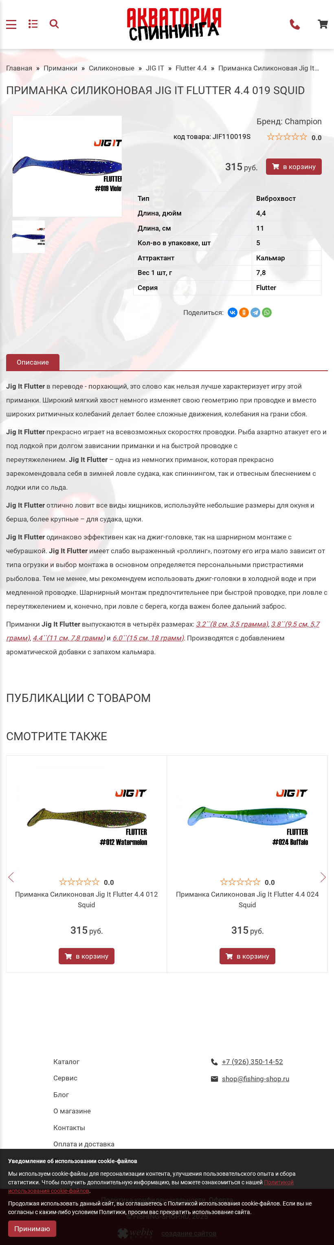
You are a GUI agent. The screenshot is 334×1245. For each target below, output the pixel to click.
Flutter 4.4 (191, 68)
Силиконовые (111, 68)
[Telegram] (255, 312)
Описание (33, 362)
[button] (10, 878)
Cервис (65, 1078)
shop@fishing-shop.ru (255, 1079)
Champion (303, 121)
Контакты (69, 1128)
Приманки (60, 68)
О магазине (72, 1111)
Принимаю (32, 1229)
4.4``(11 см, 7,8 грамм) (69, 638)
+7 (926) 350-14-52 (295, 24)
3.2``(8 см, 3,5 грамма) (232, 624)
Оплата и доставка (83, 1144)
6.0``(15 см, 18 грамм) (148, 638)
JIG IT (155, 68)
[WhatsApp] (267, 312)
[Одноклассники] (244, 312)
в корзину (299, 167)
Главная (19, 68)
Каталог (66, 1062)
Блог (61, 1095)
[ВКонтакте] (232, 312)
